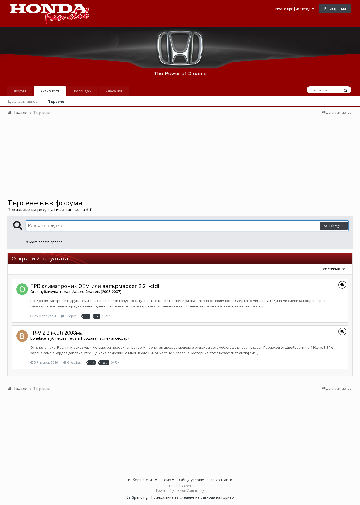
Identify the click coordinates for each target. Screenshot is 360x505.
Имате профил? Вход (293, 8)
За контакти (221, 479)
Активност (49, 90)
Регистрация (335, 8)
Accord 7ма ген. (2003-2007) (96, 291)
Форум (20, 90)
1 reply (70, 316)
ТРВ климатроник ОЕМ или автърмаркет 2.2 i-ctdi (94, 285)
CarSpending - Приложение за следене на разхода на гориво (180, 497)
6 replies (73, 362)
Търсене (56, 101)
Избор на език (141, 479)
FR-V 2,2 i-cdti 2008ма (56, 332)
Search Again (333, 225)
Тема (167, 479)
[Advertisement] (180, 159)
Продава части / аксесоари (105, 338)
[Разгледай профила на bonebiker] (22, 336)
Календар (82, 90)
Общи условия (192, 479)
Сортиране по (334, 269)
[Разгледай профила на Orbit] (22, 289)
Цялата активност (23, 101)
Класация (113, 90)
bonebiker (38, 338)
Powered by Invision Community (180, 490)
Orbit (34, 291)
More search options (45, 242)
